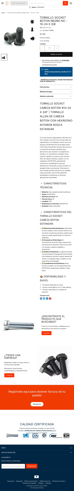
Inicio (3, 12)
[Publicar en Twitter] (44, 298)
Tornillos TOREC (48, 30)
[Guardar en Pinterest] (50, 298)
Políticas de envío (45, 481)
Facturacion (10, 481)
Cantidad (43, 44)
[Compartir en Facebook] (41, 298)
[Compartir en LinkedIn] (47, 298)
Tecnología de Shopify (37, 488)
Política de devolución (31, 481)
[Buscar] (65, 3)
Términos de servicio (58, 481)
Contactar (46, 333)
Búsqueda (19, 481)
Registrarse (32, 466)
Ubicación (48, 483)
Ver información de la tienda (49, 64)
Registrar (37, 404)
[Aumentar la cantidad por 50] (56, 48)
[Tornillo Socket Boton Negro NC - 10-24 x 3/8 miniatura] (4, 57)
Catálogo (40, 483)
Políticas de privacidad (29, 483)
